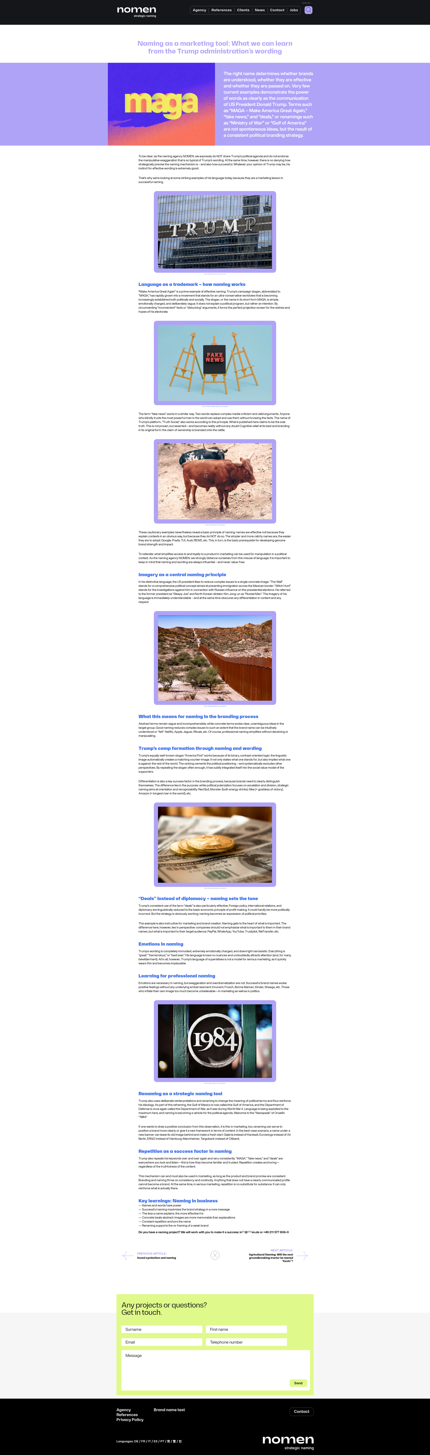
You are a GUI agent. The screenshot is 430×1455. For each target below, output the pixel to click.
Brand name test (169, 1410)
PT (162, 1441)
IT (149, 1441)
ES (156, 1441)
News (260, 10)
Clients (243, 10)
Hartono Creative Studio (212, 406)
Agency (199, 10)
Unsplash (225, 406)
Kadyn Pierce (212, 525)
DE (136, 1441)
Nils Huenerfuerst (213, 706)
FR (143, 1441)
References (222, 10)
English (306, 3)
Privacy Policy (129, 1420)
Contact (277, 10)
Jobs (294, 10)
